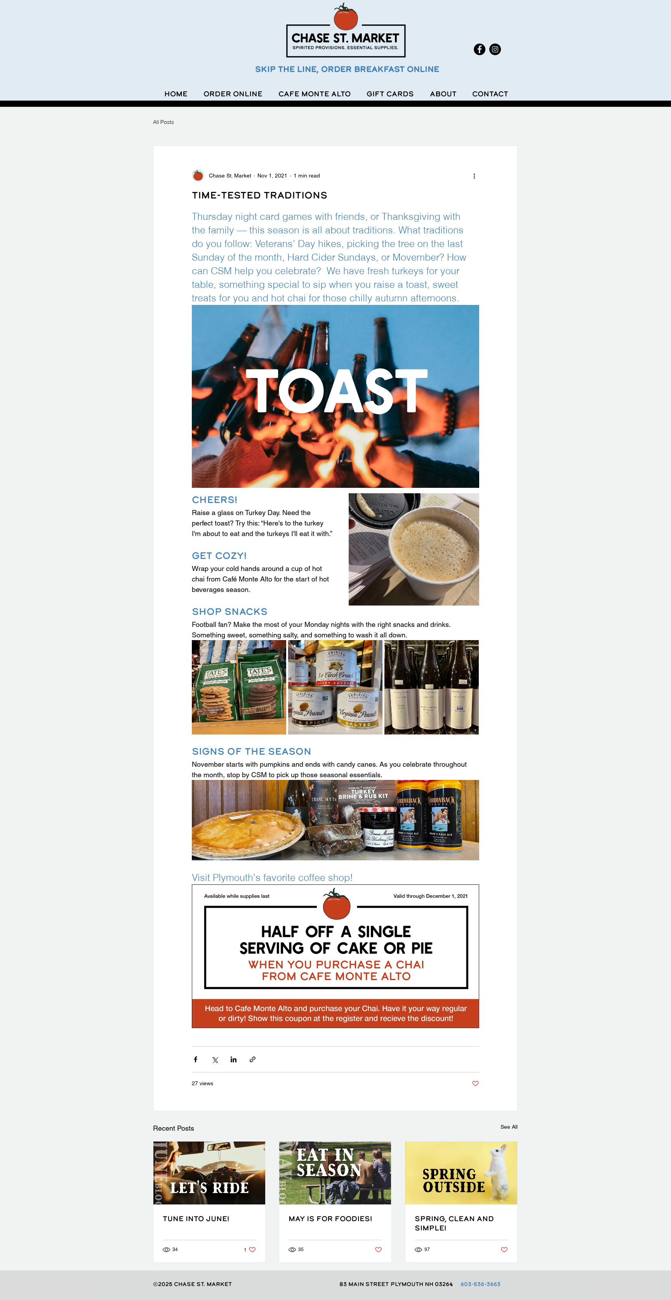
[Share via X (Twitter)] (214, 1059)
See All (509, 1127)
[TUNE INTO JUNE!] (209, 1173)
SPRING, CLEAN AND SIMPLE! (454, 1223)
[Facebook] (479, 49)
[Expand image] (239, 687)
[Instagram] (495, 49)
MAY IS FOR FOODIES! (330, 1218)
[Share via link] (252, 1059)
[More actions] (474, 175)
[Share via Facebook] (195, 1059)
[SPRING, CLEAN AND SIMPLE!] (461, 1173)
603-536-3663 (481, 1284)
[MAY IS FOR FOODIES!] (335, 1173)
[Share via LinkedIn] (233, 1059)
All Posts (163, 121)
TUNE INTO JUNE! (196, 1218)
